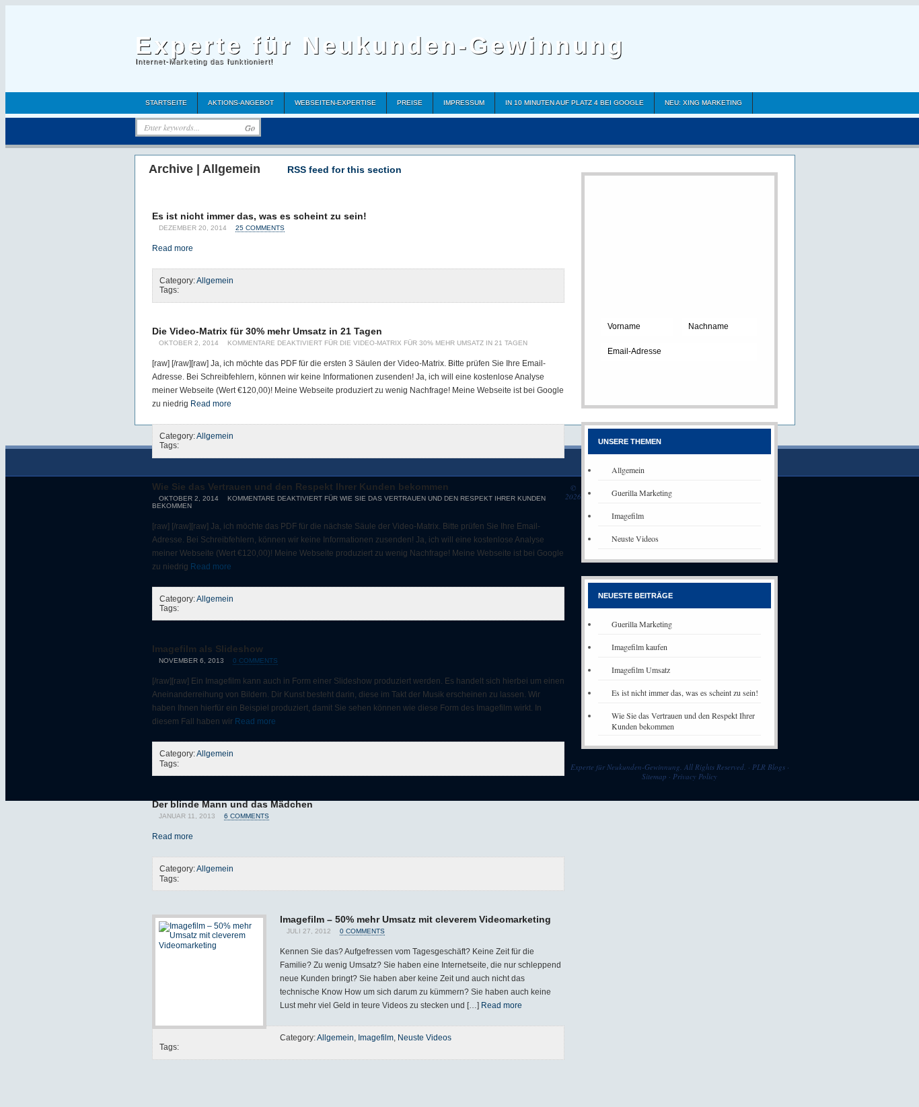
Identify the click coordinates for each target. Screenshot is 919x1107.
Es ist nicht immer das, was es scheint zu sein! (259, 216)
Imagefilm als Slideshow (207, 648)
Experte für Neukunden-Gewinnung (380, 45)
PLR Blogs (768, 767)
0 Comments (255, 660)
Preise (409, 102)
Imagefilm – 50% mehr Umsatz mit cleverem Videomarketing (415, 919)
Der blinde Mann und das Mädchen (232, 804)
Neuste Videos (424, 1037)
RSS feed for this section (344, 169)
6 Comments (246, 816)
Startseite (166, 102)
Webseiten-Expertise (335, 102)
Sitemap (654, 776)
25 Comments (260, 227)
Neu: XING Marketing (703, 102)
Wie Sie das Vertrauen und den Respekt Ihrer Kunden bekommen (300, 486)
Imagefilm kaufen (639, 646)
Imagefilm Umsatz (641, 669)
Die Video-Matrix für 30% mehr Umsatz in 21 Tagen (267, 331)
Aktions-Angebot (241, 102)
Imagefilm (376, 1037)
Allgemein (214, 280)
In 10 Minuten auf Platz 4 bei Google (574, 102)
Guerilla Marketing (642, 492)
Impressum (463, 102)
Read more (172, 248)
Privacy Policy (695, 776)
